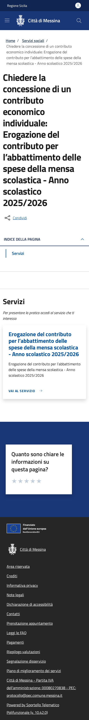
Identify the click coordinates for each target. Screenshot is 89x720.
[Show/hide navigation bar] (7, 20)
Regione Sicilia (17, 5)
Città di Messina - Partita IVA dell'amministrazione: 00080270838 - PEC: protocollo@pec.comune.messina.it (41, 687)
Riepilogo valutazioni (23, 652)
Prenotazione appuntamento (30, 623)
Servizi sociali (33, 40)
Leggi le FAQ (17, 633)
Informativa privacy (22, 585)
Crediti (12, 576)
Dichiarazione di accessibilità (30, 604)
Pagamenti (15, 642)
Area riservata (18, 566)
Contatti (13, 614)
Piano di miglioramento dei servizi (34, 671)
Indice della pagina (22, 239)
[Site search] (79, 20)
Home (10, 40)
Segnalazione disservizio (26, 661)
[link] (27, 390)
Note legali (15, 595)
